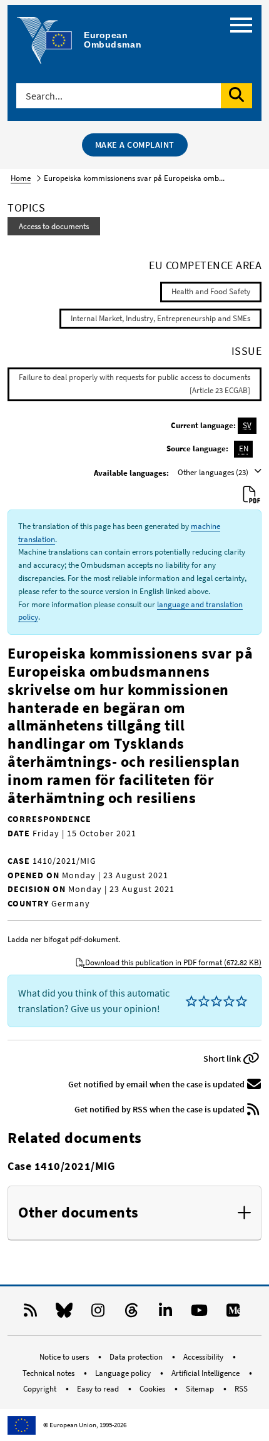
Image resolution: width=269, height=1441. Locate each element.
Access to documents (54, 226)
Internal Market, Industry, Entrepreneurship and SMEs (160, 318)
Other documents (78, 1213)
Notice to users (65, 1356)
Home (21, 178)
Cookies (153, 1388)
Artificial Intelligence (206, 1373)
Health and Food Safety (210, 291)
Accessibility (204, 1356)
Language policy (124, 1373)
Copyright (40, 1388)
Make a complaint (135, 144)
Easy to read (99, 1388)
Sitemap (201, 1388)
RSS (241, 1388)
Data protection (137, 1356)
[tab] (134, 1213)
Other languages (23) (214, 472)
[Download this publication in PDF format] (251, 495)
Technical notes (49, 1373)
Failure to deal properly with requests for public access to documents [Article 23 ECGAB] (134, 384)
